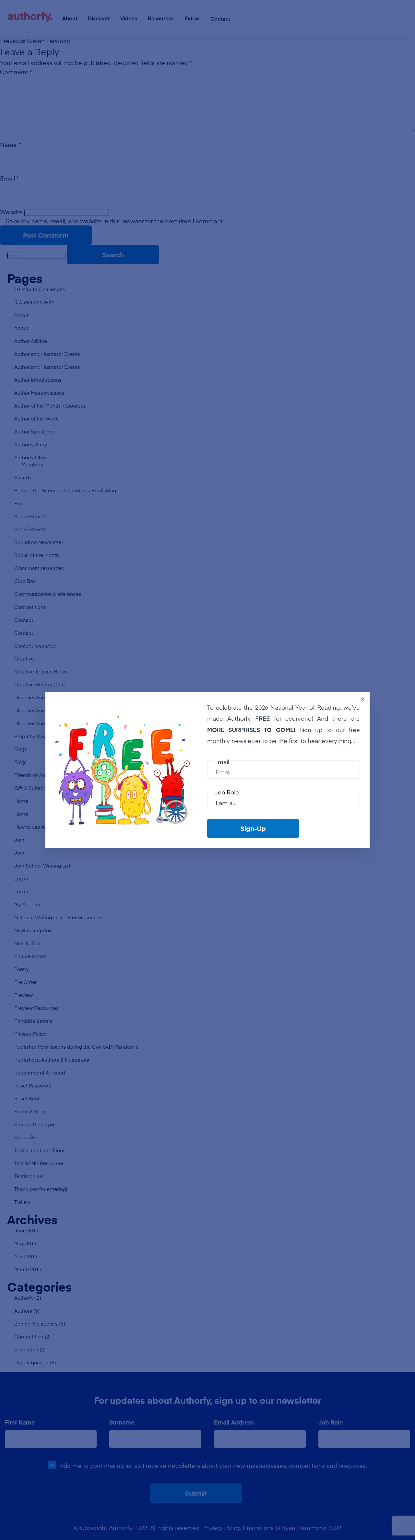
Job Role (226, 792)
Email (221, 762)
